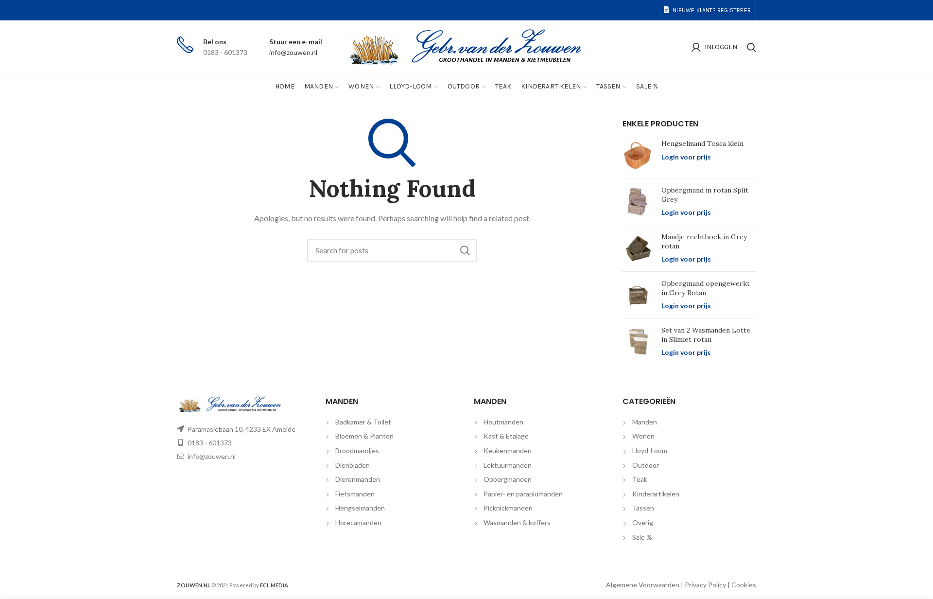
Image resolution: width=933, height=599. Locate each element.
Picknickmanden (508, 508)
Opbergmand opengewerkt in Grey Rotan (705, 288)
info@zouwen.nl (293, 52)
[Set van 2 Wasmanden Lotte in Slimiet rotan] (638, 341)
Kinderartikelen (655, 494)
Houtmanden (503, 422)
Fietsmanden (355, 494)
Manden (644, 422)
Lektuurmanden (508, 465)
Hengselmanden (360, 508)
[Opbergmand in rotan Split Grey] (638, 201)
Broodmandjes (357, 450)
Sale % (642, 537)
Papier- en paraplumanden (523, 494)
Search (465, 250)
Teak (639, 479)
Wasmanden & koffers (517, 522)
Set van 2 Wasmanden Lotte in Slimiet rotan (705, 334)
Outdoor (645, 465)
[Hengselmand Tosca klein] (638, 155)
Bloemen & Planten (364, 436)
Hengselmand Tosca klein (702, 143)
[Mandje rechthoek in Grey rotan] (638, 248)
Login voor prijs (686, 157)
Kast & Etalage (506, 436)
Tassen (643, 508)
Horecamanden (358, 522)
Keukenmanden (508, 450)
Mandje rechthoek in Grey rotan (704, 241)
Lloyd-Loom (649, 450)
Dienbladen (352, 465)
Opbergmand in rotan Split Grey (704, 194)
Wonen (643, 436)
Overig (642, 522)
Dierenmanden (357, 479)
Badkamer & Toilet (363, 422)
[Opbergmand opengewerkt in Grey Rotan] (638, 295)
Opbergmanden (508, 479)
